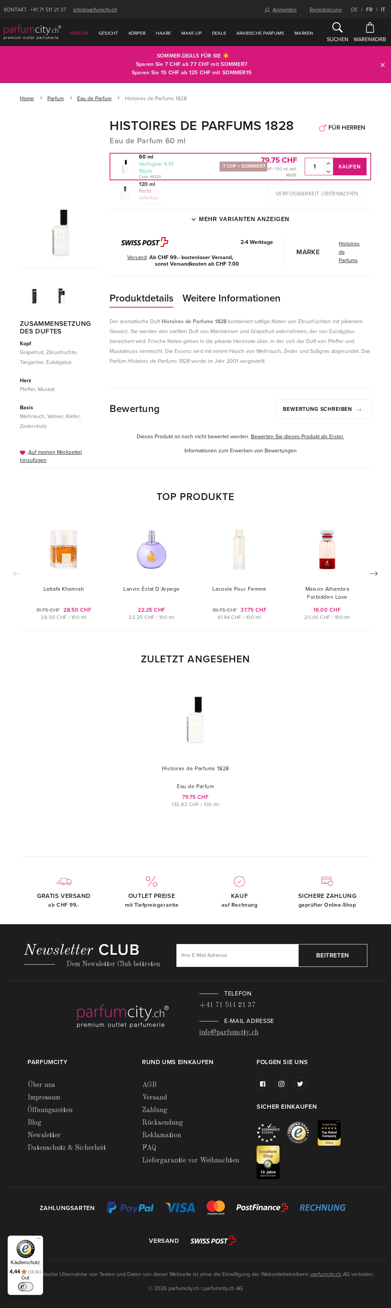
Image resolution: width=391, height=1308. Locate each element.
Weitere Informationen (232, 298)
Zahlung (154, 1110)
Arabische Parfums (260, 33)
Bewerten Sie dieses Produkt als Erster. (297, 436)
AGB (149, 1085)
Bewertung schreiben (318, 409)
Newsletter (44, 1135)
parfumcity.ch (325, 1274)
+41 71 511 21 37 (48, 9)
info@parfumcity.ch (95, 9)
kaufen (349, 167)
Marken (303, 33)
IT (383, 9)
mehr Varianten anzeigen (244, 219)
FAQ (149, 1147)
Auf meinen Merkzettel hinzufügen (51, 456)
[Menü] (38, 1240)
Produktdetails (141, 298)
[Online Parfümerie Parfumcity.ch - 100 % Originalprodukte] (32, 32)
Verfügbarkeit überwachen (317, 194)
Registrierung (326, 9)
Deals (219, 33)
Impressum (43, 1097)
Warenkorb (370, 39)
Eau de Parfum (94, 98)
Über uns (41, 1085)
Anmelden (285, 9)
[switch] (25, 1286)
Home (27, 98)
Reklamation (161, 1135)
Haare (163, 33)
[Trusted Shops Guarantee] (302, 1132)
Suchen (338, 39)
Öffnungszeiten (50, 1110)
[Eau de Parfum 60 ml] (61, 233)
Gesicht (108, 33)
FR (369, 9)
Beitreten (332, 955)
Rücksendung (162, 1122)
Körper (137, 33)
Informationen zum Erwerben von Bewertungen (240, 450)
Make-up (191, 33)
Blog (34, 1122)
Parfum (79, 33)
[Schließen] (382, 64)
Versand (154, 1097)
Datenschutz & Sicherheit (66, 1147)
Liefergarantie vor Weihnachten (190, 1160)
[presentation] (374, 575)
